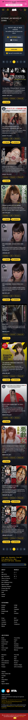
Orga (2, 658)
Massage (3, 624)
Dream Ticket (4, 642)
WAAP (3, 681)
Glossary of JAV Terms (7, 561)
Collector (3, 640)
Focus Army (17, 638)
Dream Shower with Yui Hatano (11, 205)
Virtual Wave (4, 679)
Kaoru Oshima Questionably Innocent (13, 446)
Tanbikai (3, 671)
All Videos (15, 40)
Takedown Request (6, 586)
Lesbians (3, 622)
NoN (2, 656)
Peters (3, 664)
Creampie (16, 609)
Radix (15, 656)
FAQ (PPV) (4, 574)
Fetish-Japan (4, 648)
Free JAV (19, 557)
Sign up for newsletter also (15, 53)
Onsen (15, 622)
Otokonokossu (5, 662)
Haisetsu (16, 644)
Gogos (15, 640)
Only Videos (15, 37)
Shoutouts (18, 561)
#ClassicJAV (20, 98)
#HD (11, 138)
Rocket (16, 662)
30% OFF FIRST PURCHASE (14, 5)
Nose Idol (5, 324)
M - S (15, 576)
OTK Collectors (5, 660)
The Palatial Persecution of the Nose (13, 88)
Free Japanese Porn (7, 559)
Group (2, 618)
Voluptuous (17, 624)
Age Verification (5, 576)
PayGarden (20, 706)
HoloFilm (16, 646)
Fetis (2, 646)
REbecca (16, 660)
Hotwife (3, 620)
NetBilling (9, 706)
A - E (15, 572)
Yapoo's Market (5, 683)
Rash (15, 658)
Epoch (13, 706)
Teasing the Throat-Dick (9, 167)
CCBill (16, 706)
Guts (15, 642)
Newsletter (12, 557)
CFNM (15, 605)
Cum (15, 611)
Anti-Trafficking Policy (6, 582)
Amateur (3, 605)
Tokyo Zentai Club (5, 673)
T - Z (15, 578)
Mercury (16, 650)
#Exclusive (12, 98)
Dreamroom (4, 644)
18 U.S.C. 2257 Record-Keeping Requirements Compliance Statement (11, 702)
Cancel (3, 596)
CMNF (15, 607)
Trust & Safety (5, 580)
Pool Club (16, 654)
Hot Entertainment (18, 648)
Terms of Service (5, 578)
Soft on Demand (18, 666)
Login (2, 557)
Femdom (16, 613)
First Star (3, 650)
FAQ (2, 572)
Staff (2, 592)
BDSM (3, 607)
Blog (15, 559)
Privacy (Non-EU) (5, 588)
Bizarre (3, 609)
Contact (3, 594)
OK (15, 718)
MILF (15, 618)
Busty (2, 613)
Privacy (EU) (4, 590)
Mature (3, 626)
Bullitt (2, 638)
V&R (2, 677)
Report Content (5, 584)
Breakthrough (4, 611)
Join (7, 557)
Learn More (21, 716)
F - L (15, 574)
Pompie (3, 666)
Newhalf (16, 620)
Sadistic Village (18, 664)
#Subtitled (5, 98)
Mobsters (3, 654)
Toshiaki (3, 675)
